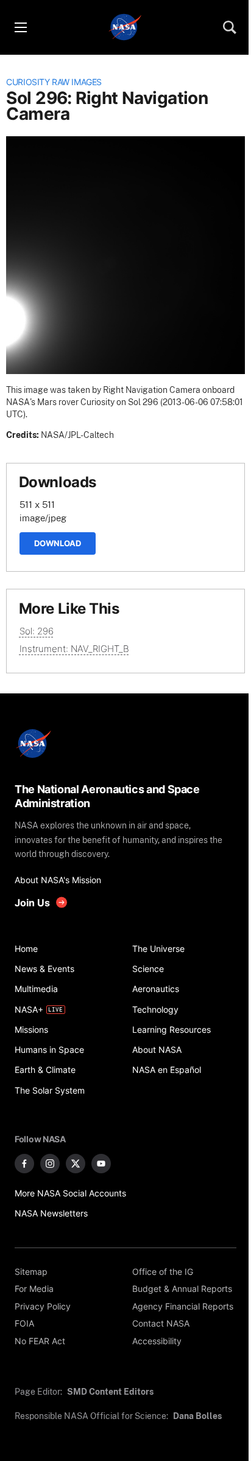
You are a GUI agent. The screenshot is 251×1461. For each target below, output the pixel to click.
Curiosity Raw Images (54, 82)
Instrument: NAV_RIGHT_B (74, 648)
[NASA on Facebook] (24, 1163)
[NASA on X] (75, 1163)
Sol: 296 (36, 631)
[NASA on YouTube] (101, 1163)
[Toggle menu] (20, 27)
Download (57, 543)
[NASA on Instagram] (50, 1163)
